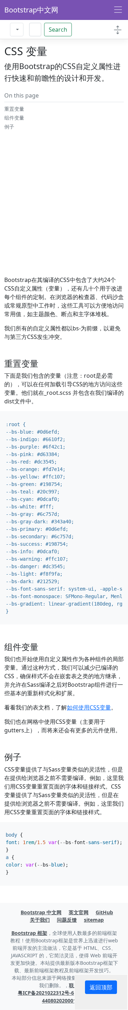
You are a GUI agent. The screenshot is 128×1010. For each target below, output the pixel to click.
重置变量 (14, 108)
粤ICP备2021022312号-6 (46, 992)
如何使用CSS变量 (89, 707)
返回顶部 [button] (101, 987)
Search (58, 29)
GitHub (104, 912)
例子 (9, 126)
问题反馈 (67, 919)
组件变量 (14, 117)
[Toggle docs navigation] (118, 29)
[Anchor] (42, 363)
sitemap (94, 919)
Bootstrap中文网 (31, 10)
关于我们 (40, 919)
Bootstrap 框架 (29, 933)
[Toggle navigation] (118, 10)
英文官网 (79, 912)
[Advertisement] (64, 211)
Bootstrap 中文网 (41, 912)
